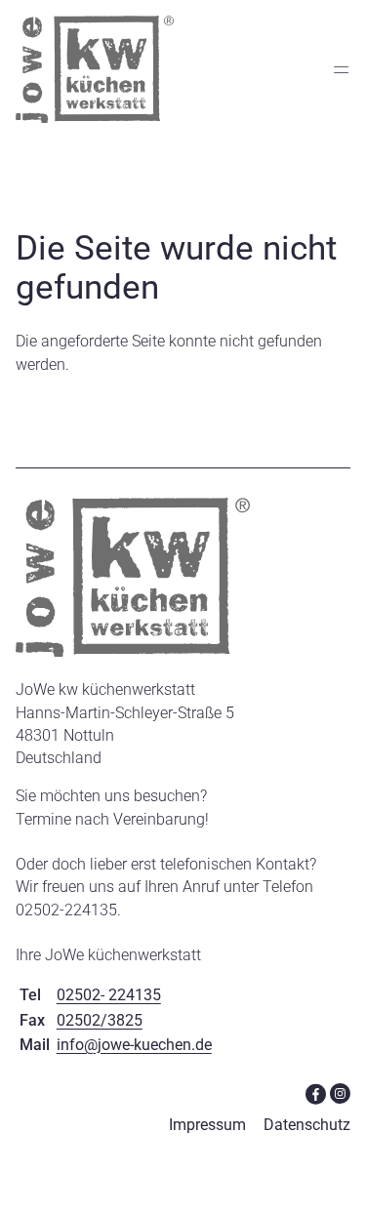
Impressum (207, 1124)
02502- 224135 (109, 995)
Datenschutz (307, 1124)
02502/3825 (99, 1020)
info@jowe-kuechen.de (134, 1044)
